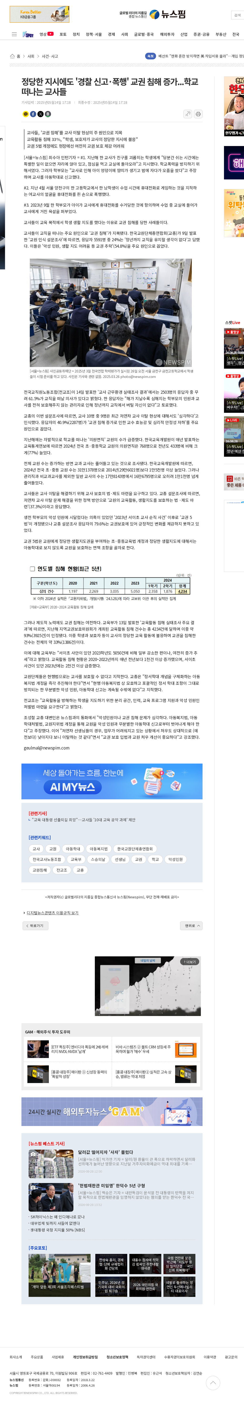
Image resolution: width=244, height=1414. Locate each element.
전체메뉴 (14, 34)
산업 (184, 34)
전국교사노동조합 (47, 859)
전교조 (61, 870)
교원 (52, 849)
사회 (124, 34)
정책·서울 (94, 34)
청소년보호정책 (117, 1356)
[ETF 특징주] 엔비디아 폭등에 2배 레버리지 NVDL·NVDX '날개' (79, 1049)
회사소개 (16, 1356)
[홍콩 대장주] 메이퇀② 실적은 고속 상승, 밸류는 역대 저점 (143, 1074)
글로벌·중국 (144, 34)
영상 (43, 34)
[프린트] (198, 114)
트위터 (40, 114)
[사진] (51, 1163)
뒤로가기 (36, 925)
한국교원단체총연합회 (135, 849)
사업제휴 (58, 1356)
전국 (235, 34)
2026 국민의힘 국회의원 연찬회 (145, 1286)
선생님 (120, 859)
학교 (155, 859)
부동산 (221, 34)
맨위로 (190, 925)
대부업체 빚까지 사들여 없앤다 (55, 1223)
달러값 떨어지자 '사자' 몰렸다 (105, 1152)
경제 (111, 34)
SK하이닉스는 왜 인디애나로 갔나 (57, 1216)
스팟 (232, 322)
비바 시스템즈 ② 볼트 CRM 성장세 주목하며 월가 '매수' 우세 (143, 1049)
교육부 (76, 859)
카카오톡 (26, 114)
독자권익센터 (146, 1356)
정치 (76, 34)
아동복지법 (99, 849)
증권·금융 (201, 34)
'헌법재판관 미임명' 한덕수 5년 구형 (111, 1185)
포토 (63, 34)
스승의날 (98, 859)
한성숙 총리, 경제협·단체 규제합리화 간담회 (111, 1264)
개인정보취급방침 (85, 1356)
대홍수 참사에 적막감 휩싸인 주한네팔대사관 (145, 1264)
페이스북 (33, 114)
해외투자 (167, 34)
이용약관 (210, 1356)
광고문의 (231, 1356)
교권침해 (40, 870)
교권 (138, 859)
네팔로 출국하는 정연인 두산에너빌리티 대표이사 (179, 1286)
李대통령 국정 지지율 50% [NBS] (57, 1229)
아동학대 (73, 849)
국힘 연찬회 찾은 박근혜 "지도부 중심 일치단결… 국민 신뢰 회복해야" (179, 1264)
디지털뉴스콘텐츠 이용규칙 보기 (53, 913)
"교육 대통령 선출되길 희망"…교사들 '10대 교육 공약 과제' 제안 (84, 819)
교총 (80, 870)
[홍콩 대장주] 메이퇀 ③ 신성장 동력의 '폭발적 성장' (79, 1074)
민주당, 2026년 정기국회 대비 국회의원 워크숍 (111, 1286)
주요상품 (37, 1356)
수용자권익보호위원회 (179, 1356)
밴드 (48, 114)
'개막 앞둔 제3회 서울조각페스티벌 (57, 1286)
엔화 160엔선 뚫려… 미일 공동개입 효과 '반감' (193, 55)
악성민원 (175, 859)
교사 (36, 849)
